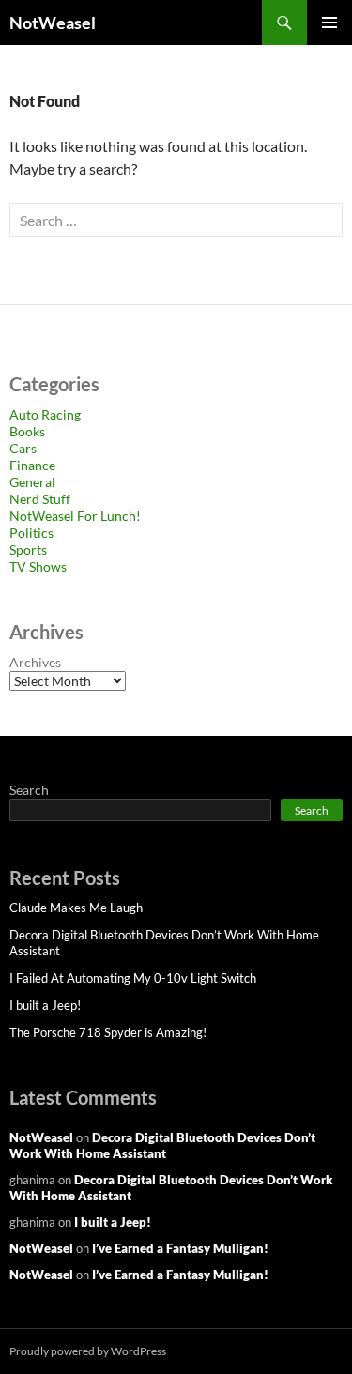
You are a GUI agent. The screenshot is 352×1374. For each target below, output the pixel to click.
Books (27, 431)
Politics (31, 533)
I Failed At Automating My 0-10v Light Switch (132, 977)
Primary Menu (329, 22)
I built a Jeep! (45, 1005)
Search (29, 790)
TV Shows (38, 566)
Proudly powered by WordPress (87, 1351)
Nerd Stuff (39, 499)
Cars (23, 448)
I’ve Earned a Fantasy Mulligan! (180, 1248)
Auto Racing (45, 414)
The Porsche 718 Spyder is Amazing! (108, 1032)
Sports (28, 549)
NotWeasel (52, 22)
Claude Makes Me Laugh (76, 907)
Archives (35, 662)
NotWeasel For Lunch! (75, 516)
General (32, 482)
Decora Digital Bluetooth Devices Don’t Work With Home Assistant (162, 1145)
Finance (32, 465)
